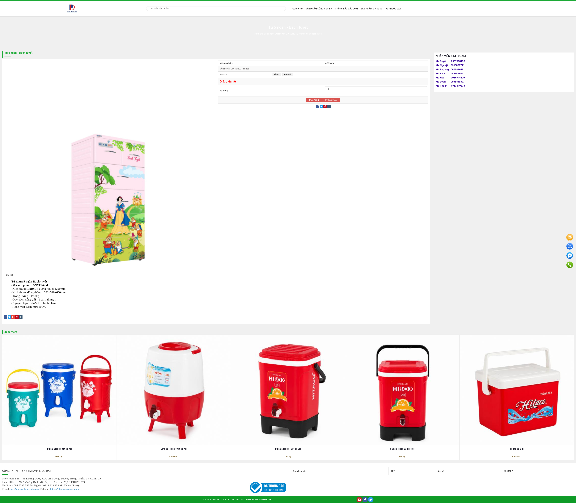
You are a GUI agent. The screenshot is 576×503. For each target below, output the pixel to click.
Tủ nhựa (245, 69)
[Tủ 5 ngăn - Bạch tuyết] (109, 165)
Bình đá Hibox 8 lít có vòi (59, 449)
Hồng (276, 74)
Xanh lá (287, 74)
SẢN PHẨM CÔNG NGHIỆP (319, 9)
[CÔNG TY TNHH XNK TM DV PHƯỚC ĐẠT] (72, 8)
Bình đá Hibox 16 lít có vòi (288, 449)
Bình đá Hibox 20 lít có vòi (402, 449)
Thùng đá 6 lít (517, 449)
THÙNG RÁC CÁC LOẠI (346, 9)
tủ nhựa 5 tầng (13, 310)
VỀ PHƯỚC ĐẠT (393, 9)
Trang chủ (296, 9)
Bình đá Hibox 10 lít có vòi (174, 449)
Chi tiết (9, 275)
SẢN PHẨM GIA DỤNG (371, 9)
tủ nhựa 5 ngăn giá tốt (53, 310)
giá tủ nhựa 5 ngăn (31, 310)
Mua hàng (314, 100)
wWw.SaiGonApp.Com (263, 499)
